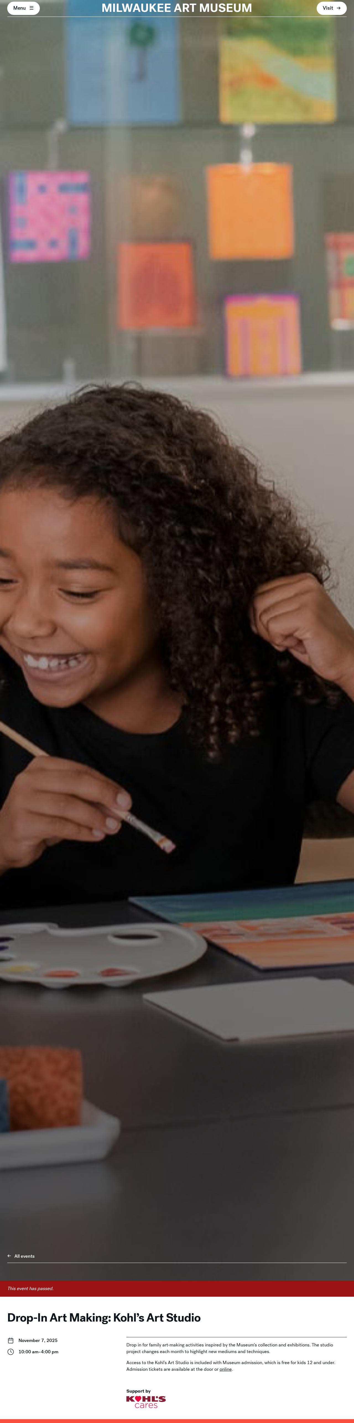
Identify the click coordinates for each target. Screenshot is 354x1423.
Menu (19, 8)
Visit (328, 8)
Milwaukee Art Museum (176, 8)
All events (24, 1256)
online (226, 1369)
